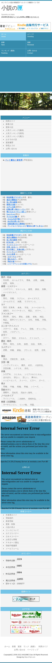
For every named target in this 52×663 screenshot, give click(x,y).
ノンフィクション (10, 365)
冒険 (35, 317)
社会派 (6, 280)
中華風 (6, 323)
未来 (19, 307)
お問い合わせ (32, 52)
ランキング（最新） (8, 52)
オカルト (22, 338)
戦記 (30, 311)
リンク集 (23, 405)
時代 (12, 344)
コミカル (17, 374)
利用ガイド (10, 121)
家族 (19, 350)
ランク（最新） (30, 646)
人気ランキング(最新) (15, 130)
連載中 (6, 392)
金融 (42, 280)
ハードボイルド (9, 292)
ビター (33, 380)
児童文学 (14, 359)
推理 (30, 289)
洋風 (44, 320)
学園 (12, 298)
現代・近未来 (8, 307)
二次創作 (21, 399)
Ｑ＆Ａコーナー (12, 536)
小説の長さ (10, 527)
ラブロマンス (30, 301)
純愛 (19, 301)
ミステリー (8, 289)
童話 (5, 359)
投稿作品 (32, 399)
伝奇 (19, 344)
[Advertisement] (26, 76)
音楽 (16, 329)
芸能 (31, 329)
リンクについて (12, 530)
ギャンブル (41, 329)
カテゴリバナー (12, 533)
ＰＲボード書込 (12, 542)
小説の (12, 10)
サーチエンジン (9, 404)
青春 (28, 280)
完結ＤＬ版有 (26, 392)
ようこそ (30, 35)
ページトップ (32, 650)
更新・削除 (10, 524)
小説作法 (39, 365)
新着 (3, 43)
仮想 (26, 344)
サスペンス (20, 289)
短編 (19, 386)
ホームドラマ (17, 280)
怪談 (14, 338)
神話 (41, 317)
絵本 (23, 359)
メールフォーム (12, 549)
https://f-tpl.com (29, 657)
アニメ (23, 329)
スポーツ (7, 329)
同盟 (32, 405)
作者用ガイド (11, 515)
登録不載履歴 (11, 546)
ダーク (42, 380)
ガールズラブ (8, 301)
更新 (30, 43)
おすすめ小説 (11, 139)
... (18, 283)
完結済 (15, 392)
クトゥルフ (34, 338)
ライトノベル (8, 398)
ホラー (38, 311)
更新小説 (9, 127)
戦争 (12, 283)
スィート (23, 380)
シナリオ (17, 368)
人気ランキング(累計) (15, 136)
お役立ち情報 (11, 539)
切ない (16, 377)
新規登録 (9, 521)
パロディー (14, 332)
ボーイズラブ (33, 298)
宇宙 (26, 307)
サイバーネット (18, 311)
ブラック (27, 350)
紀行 (30, 365)
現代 (5, 298)
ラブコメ (21, 298)
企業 (35, 280)
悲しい (25, 377)
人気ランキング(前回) (15, 133)
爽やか (34, 377)
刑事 (44, 289)
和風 (37, 320)
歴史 (21, 317)
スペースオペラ (38, 307)
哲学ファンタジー (17, 320)
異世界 (6, 317)
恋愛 (28, 317)
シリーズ (34, 386)
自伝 (26, 368)
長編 (5, 386)
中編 (12, 386)
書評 (23, 365)
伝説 (33, 344)
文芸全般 (7, 368)
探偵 (37, 289)
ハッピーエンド (9, 380)
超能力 (6, 311)
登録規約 (9, 518)
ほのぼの (7, 377)
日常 (43, 350)
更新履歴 (9, 142)
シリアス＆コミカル (33, 374)
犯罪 (5, 283)
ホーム (3, 35)
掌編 (26, 386)
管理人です (10, 145)
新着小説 (9, 124)
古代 (30, 320)
